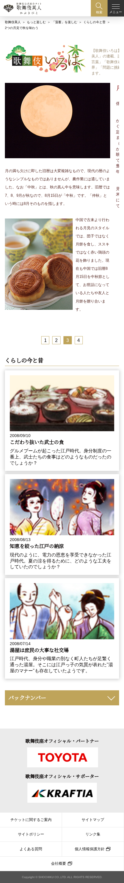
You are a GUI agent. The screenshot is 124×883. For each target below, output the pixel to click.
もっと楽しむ (36, 22)
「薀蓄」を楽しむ (64, 22)
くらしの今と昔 (94, 22)
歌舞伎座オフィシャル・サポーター (62, 776)
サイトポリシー (31, 834)
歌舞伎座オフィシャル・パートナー (62, 741)
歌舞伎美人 (13, 22)
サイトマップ (93, 820)
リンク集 (92, 834)
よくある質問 (31, 849)
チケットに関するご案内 (31, 820)
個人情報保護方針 (90, 849)
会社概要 (58, 864)
